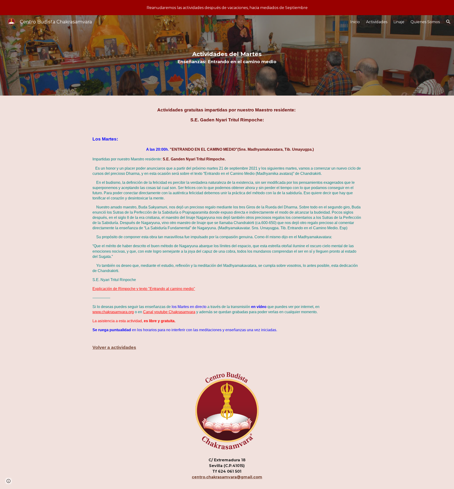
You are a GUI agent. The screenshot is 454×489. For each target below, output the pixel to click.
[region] (227, 7)
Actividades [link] (376, 22)
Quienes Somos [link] (425, 22)
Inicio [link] (355, 22)
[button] (448, 21)
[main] (227, 55)
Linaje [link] (398, 22)
